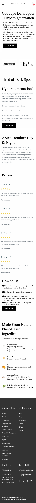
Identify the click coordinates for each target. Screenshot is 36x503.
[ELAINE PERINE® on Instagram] (27, 481)
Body (20, 417)
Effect (21, 423)
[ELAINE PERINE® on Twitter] (23, 481)
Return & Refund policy (9, 433)
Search (4, 413)
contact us (5, 450)
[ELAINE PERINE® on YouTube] (31, 481)
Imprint (4, 440)
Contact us (5, 459)
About (21, 430)
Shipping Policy (6, 443)
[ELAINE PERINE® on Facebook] (20, 481)
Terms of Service (7, 429)
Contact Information (8, 446)
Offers (21, 427)
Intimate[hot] (23, 420)
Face (20, 413)
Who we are (5, 420)
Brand (4, 417)
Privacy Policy (6, 436)
